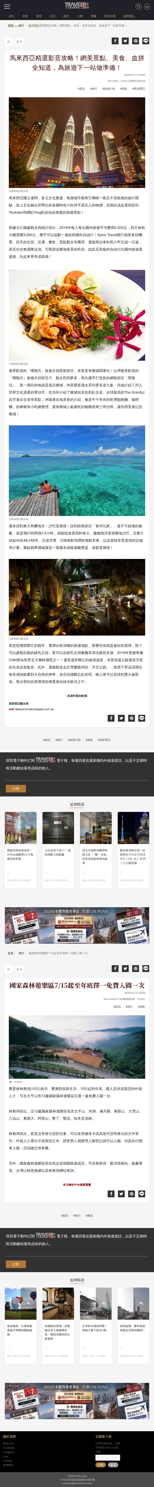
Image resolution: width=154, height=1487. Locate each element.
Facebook (8, 1447)
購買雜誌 (129, 16)
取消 (113, 1465)
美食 (25, 16)
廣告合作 (14, 26)
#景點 (123, 88)
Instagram (9, 1452)
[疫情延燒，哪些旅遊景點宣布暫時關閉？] (133, 1326)
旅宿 (39, 16)
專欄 (93, 16)
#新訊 (81, 88)
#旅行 (93, 88)
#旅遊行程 (108, 88)
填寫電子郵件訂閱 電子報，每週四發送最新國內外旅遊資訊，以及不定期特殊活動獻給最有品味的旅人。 (76, 764)
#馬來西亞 (138, 88)
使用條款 (8, 1465)
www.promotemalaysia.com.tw (34, 709)
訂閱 (16, 788)
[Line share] (145, 41)
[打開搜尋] (139, 6)
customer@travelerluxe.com (77, 1483)
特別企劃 (110, 16)
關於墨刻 (33, 26)
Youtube (7, 1461)
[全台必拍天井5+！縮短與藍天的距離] (58, 850)
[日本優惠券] (77, 925)
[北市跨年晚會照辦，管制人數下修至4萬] (96, 1326)
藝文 (66, 16)
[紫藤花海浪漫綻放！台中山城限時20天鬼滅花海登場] (20, 850)
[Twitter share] (125, 41)
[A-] (9, 42)
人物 (80, 16)
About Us (8, 1443)
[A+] (19, 42)
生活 (52, 16)
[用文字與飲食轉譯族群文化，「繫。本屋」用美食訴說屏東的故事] (96, 850)
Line (5, 1456)
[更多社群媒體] (147, 7)
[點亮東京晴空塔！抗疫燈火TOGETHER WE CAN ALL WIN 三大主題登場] (133, 850)
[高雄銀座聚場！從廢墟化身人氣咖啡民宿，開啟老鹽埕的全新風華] (58, 1326)
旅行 (11, 16)
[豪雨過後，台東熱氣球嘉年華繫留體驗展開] (20, 1326)
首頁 (10, 953)
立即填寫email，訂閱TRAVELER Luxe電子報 (107, 1447)
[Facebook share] (115, 41)
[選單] (7, 7)
